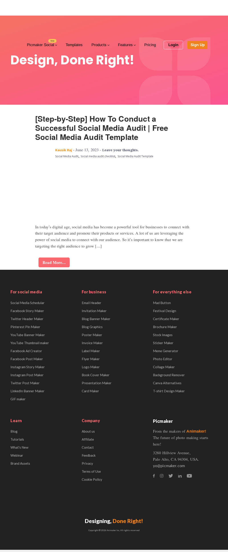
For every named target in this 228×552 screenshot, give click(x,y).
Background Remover (169, 375)
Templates (74, 45)
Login (173, 45)
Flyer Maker (91, 359)
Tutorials (17, 439)
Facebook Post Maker (26, 359)
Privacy (87, 463)
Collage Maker (164, 367)
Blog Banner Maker (96, 319)
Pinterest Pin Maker (25, 327)
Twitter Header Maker (26, 319)
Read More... (54, 262)
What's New (19, 447)
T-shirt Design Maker (169, 391)
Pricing (150, 45)
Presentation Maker (97, 383)
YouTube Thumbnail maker (29, 343)
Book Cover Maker (96, 375)
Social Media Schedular (27, 303)
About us (88, 431)
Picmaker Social (40, 45)
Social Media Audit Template (135, 156)
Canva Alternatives (167, 383)
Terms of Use (91, 471)
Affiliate (88, 439)
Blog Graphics (92, 327)
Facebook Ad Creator (26, 351)
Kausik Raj (63, 150)
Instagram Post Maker (27, 375)
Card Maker (90, 391)
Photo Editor (162, 359)
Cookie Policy (92, 479)
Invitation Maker (94, 311)
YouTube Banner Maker (27, 335)
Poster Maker (92, 335)
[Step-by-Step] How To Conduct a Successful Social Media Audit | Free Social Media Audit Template (101, 127)
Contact (88, 447)
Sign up (198, 45)
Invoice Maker (92, 343)
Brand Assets (20, 463)
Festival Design (164, 311)
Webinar (16, 455)
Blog (14, 431)
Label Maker (91, 351)
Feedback (89, 455)
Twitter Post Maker (25, 383)
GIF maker (18, 399)
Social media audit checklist (98, 156)
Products (99, 45)
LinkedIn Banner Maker (27, 391)
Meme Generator (165, 351)
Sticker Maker (163, 343)
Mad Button (162, 303)
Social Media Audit (66, 156)
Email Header (91, 303)
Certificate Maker (166, 319)
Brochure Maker (165, 327)
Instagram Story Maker (27, 367)
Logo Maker (91, 367)
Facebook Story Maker (27, 311)
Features (125, 45)
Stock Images (163, 335)
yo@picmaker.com (169, 465)
